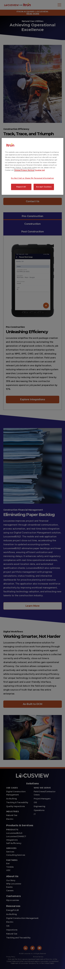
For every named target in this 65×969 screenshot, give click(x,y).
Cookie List (40, 170)
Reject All (21, 187)
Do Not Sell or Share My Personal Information (32, 178)
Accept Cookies (43, 187)
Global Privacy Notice (24, 170)
